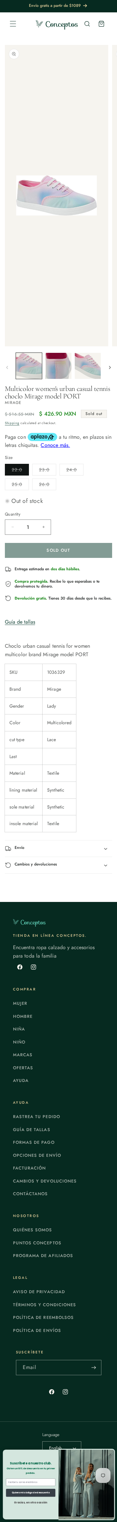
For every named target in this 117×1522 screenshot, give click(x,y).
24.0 (75, 471)
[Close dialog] (110, 1454)
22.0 (20, 471)
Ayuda (21, 1080)
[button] (13, 24)
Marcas (22, 1055)
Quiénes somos (32, 1230)
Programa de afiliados (43, 1255)
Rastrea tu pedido (36, 1117)
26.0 (47, 485)
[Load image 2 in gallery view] (58, 366)
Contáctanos (30, 1194)
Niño (19, 1042)
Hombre (22, 1016)
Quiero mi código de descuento (31, 1492)
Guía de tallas (20, 622)
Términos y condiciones (44, 1305)
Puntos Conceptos (37, 1243)
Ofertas (23, 1068)
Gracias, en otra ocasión (30, 1502)
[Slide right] (110, 367)
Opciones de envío (37, 1155)
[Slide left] (7, 367)
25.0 (20, 485)
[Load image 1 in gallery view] (29, 366)
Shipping (12, 423)
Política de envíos (37, 1330)
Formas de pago (34, 1142)
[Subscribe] (94, 1367)
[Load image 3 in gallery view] (88, 366)
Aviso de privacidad (39, 1292)
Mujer (20, 1003)
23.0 (47, 471)
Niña (19, 1029)
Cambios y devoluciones (45, 1181)
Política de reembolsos (43, 1317)
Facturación (29, 1168)
